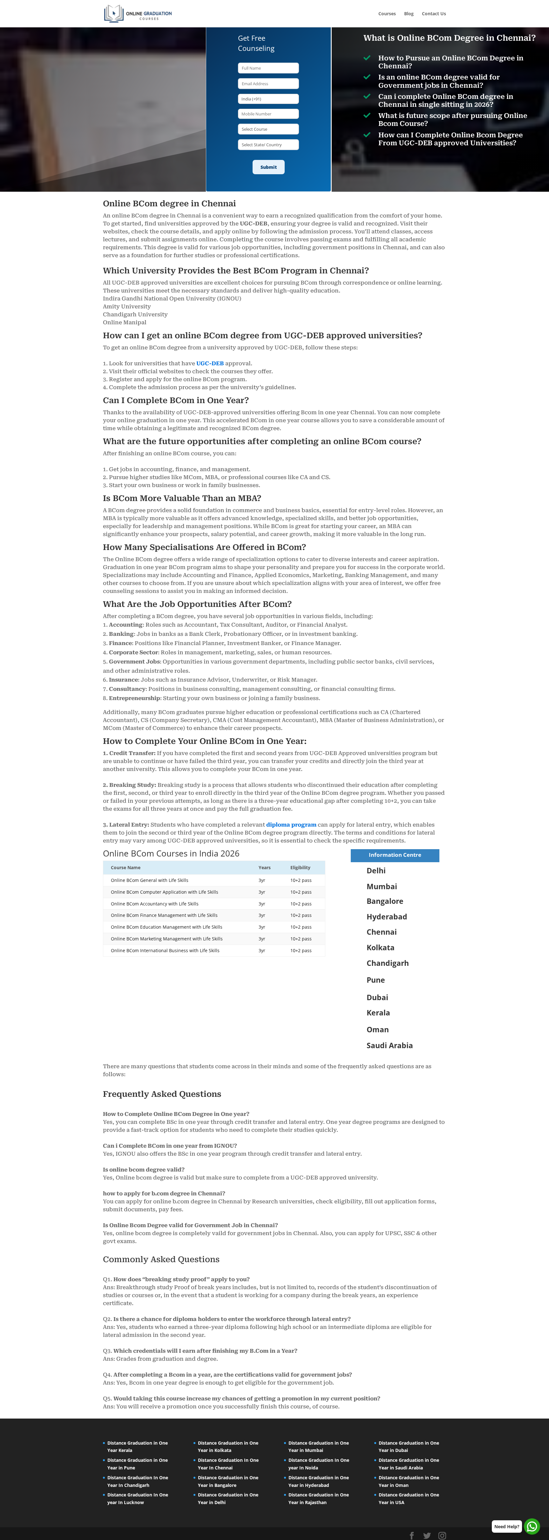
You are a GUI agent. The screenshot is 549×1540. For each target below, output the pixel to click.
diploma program (291, 825)
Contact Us (434, 14)
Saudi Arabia (390, 1045)
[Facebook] (412, 1536)
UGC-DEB (210, 363)
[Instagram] (442, 1536)
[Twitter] (427, 1536)
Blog (409, 14)
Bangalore (385, 901)
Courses (387, 14)
